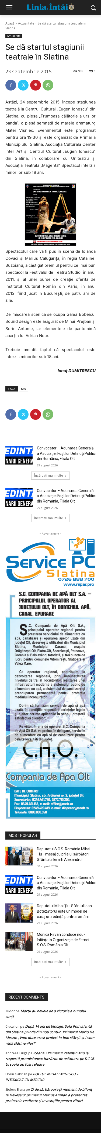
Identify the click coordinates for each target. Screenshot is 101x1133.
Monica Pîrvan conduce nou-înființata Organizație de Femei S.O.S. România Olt (63, 939)
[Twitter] (23, 85)
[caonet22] (50, 703)
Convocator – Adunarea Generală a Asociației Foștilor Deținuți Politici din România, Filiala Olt (66, 453)
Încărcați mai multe (48, 475)
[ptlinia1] (50, 561)
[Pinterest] (35, 85)
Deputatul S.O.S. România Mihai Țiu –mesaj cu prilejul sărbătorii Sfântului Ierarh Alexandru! (63, 854)
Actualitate (26, 23)
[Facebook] (10, 85)
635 (23, 389)
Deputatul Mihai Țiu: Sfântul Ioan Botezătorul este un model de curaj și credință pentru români (64, 911)
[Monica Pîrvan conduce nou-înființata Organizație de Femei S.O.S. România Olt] (19, 941)
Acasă (10, 23)
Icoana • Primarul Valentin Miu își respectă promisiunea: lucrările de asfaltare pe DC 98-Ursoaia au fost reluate (50, 1059)
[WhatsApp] (48, 85)
